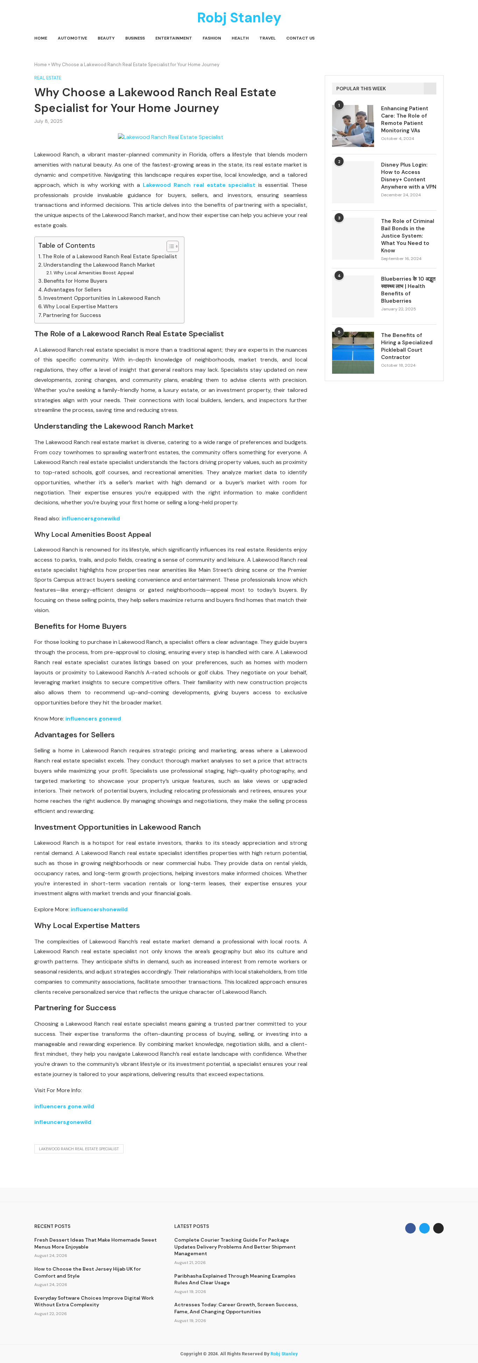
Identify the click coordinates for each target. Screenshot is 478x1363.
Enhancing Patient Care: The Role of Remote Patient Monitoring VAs (404, 119)
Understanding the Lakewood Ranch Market (99, 264)
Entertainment (173, 38)
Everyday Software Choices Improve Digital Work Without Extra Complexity (94, 1301)
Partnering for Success (72, 315)
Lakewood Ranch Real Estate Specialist (79, 1148)
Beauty (106, 38)
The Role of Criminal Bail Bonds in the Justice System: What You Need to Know (407, 236)
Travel (267, 38)
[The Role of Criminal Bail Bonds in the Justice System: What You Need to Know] (353, 239)
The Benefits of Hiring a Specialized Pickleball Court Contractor (407, 346)
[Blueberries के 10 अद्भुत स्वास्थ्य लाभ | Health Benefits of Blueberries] (353, 296)
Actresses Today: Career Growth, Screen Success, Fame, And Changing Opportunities (236, 1308)
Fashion (212, 38)
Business (135, 38)
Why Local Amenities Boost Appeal (94, 272)
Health (240, 38)
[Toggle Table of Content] (169, 246)
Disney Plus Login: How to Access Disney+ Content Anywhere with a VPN (408, 175)
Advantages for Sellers (72, 289)
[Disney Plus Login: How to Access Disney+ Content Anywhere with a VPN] (353, 182)
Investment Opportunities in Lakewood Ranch (101, 298)
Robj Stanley (284, 1353)
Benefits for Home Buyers (75, 280)
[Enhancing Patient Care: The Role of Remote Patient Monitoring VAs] (353, 126)
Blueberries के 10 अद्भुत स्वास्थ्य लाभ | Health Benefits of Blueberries (408, 289)
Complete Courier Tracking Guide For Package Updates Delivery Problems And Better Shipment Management (235, 1247)
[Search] (440, 38)
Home (40, 38)
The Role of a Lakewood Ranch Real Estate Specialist (109, 256)
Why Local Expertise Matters (80, 306)
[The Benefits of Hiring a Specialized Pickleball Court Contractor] (353, 353)
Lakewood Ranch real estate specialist (199, 185)
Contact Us (300, 38)
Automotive (72, 38)
